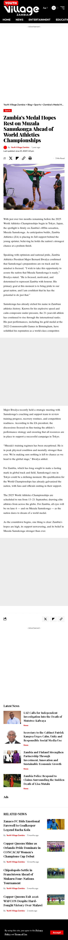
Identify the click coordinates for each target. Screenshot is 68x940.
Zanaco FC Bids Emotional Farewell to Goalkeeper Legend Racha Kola (21, 825)
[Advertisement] (34, 63)
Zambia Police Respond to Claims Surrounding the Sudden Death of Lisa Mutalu (44, 780)
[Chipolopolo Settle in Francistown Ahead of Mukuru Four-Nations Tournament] (56, 873)
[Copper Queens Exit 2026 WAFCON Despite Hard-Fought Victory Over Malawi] (56, 899)
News (26, 725)
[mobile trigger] (62, 7)
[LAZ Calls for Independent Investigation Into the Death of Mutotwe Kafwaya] (12, 717)
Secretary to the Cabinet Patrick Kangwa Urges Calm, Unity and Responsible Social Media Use (44, 736)
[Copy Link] (24, 158)
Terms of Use (21, 934)
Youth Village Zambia (20, 147)
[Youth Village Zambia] (21, 8)
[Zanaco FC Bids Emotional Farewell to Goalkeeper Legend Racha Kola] (56, 824)
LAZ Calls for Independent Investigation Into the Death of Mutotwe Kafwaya (43, 716)
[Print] (30, 158)
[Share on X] (11, 158)
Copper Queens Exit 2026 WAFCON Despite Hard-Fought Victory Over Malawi (22, 901)
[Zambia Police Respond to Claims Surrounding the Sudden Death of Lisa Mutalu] (12, 780)
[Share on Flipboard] (17, 158)
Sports (7, 110)
